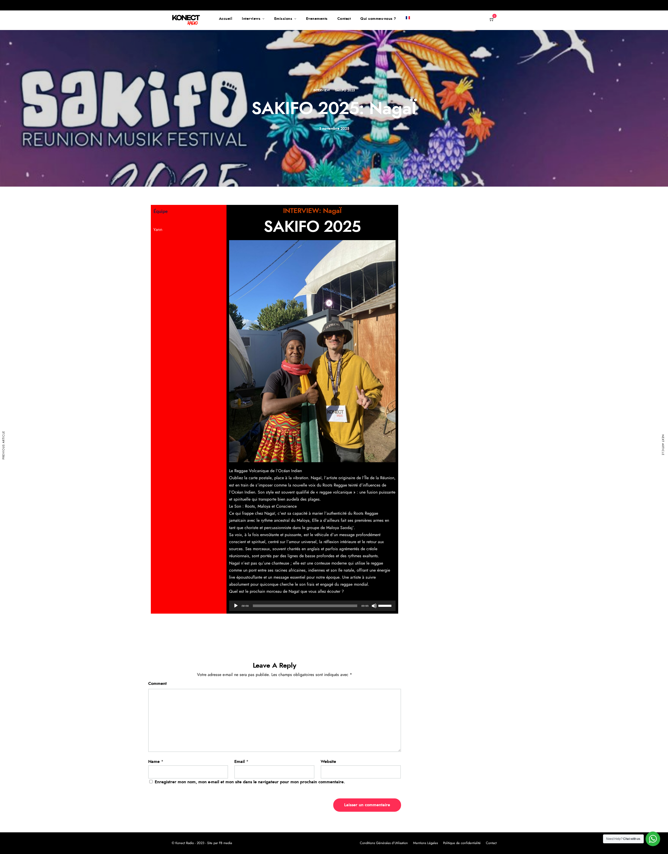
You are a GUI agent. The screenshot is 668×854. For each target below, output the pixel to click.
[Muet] (374, 605)
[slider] (385, 605)
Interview (321, 90)
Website (328, 762)
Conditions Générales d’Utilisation (384, 843)
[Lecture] (235, 605)
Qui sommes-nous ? (378, 19)
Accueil (225, 19)
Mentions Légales (425, 843)
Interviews (251, 19)
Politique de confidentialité (462, 843)
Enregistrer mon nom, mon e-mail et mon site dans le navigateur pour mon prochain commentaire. (250, 782)
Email (239, 762)
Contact (344, 19)
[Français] (408, 19)
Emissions (283, 19)
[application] (312, 606)
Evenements (317, 19)
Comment (157, 683)
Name (154, 762)
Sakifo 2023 (345, 90)
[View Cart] (492, 20)
